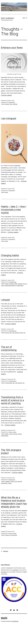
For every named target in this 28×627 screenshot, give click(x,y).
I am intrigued (8, 118)
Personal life (12, 102)
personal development (10, 285)
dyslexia (7, 104)
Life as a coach (12, 432)
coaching (11, 283)
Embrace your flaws (12, 47)
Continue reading (6, 95)
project (10, 483)
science (20, 434)
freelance (7, 535)
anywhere (15, 570)
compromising (8, 383)
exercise (7, 332)
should (21, 332)
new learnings (13, 535)
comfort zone (13, 481)
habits (6, 192)
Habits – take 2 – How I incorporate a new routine (13, 209)
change (7, 283)
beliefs (6, 434)
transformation (19, 285)
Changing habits (10, 255)
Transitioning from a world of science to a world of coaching (12, 400)
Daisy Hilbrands (7, 18)
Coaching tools (12, 282)
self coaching (15, 332)
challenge (7, 481)
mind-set (15, 434)
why (24, 332)
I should (5, 299)
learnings (15, 104)
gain (11, 332)
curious (10, 434)
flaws (11, 104)
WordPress (15, 621)
